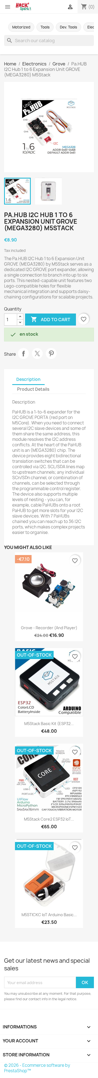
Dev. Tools (68, 27)
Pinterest (51, 353)
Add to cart (50, 319)
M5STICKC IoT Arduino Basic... (49, 914)
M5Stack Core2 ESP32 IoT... (49, 819)
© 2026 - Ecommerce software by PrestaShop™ (37, 1068)
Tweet (37, 353)
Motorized (21, 27)
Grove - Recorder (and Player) (49, 627)
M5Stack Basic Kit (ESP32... (49, 723)
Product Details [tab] (33, 389)
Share (23, 353)
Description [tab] (28, 379)
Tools (45, 27)
